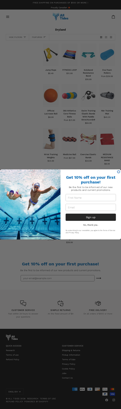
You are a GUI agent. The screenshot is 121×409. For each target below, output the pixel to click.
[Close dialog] (118, 172)
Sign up (91, 217)
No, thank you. (90, 225)
